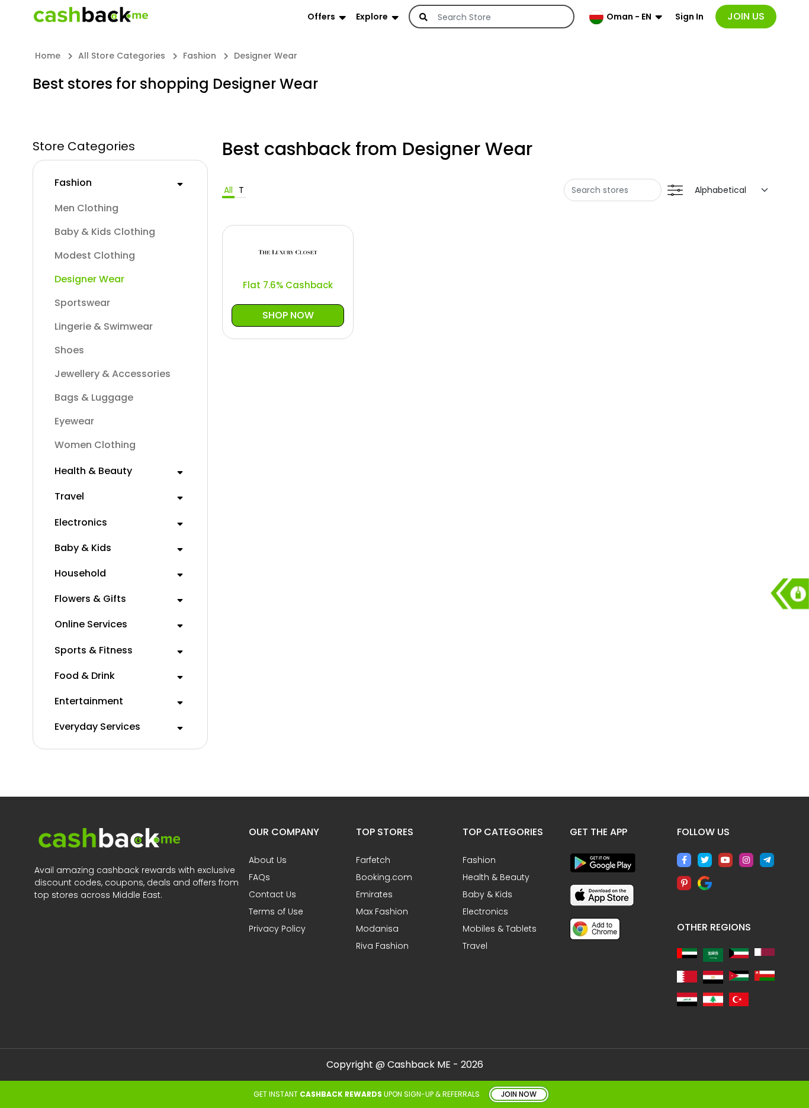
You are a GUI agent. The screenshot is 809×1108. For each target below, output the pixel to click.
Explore (372, 16)
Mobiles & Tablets (500, 929)
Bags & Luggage (93, 397)
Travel (69, 496)
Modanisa (377, 929)
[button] (180, 182)
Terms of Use (276, 911)
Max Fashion (382, 911)
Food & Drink (84, 675)
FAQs (259, 877)
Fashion (73, 182)
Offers (321, 16)
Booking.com (384, 877)
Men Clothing (86, 208)
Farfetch (373, 860)
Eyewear (74, 421)
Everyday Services (97, 726)
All (228, 190)
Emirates (374, 894)
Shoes (69, 350)
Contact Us (272, 894)
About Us (268, 860)
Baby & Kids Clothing (104, 232)
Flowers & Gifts (90, 598)
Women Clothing (95, 445)
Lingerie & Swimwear (103, 326)
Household (80, 573)
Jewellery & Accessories (112, 374)
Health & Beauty (93, 470)
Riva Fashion (382, 946)
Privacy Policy (277, 929)
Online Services (90, 624)
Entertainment (88, 701)
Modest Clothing (94, 255)
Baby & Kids (82, 547)
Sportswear (82, 303)
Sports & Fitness (93, 650)
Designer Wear (89, 279)
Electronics (80, 522)
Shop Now (288, 315)
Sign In (689, 16)
